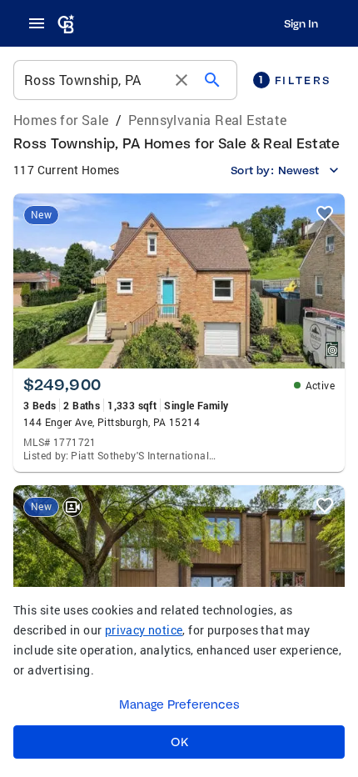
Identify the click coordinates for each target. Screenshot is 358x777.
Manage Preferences (179, 704)
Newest (298, 170)
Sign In (301, 23)
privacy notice (144, 630)
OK (179, 741)
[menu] (42, 23)
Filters (294, 80)
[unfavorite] (325, 213)
